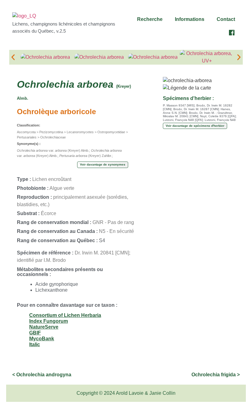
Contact (226, 19)
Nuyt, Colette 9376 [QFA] (218, 116)
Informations (189, 19)
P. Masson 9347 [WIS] (179, 105)
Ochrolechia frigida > (215, 374)
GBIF (35, 332)
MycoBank (41, 338)
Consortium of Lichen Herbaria (65, 315)
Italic (34, 344)
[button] (151, 19)
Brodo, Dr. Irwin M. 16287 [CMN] (196, 109)
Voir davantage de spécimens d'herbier (195, 125)
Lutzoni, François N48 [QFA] (183, 120)
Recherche (150, 19)
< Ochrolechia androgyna (41, 374)
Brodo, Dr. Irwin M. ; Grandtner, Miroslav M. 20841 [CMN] (198, 114)
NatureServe (43, 327)
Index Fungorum (48, 321)
